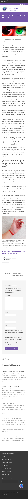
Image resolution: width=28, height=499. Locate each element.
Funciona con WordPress (7, 496)
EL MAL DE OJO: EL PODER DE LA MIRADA (11, 418)
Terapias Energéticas (7, 462)
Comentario (8, 295)
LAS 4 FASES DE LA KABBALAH (17, 275)
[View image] (14, 31)
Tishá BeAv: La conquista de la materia (10, 386)
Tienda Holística (5, 465)
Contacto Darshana (6, 468)
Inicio (3, 456)
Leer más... (4, 382)
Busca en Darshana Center (8, 479)
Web (6, 325)
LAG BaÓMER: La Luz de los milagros (12, 273)
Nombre (7, 312)
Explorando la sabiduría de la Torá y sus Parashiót (13, 371)
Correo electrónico (9, 319)
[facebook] (21, 5)
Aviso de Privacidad (6, 471)
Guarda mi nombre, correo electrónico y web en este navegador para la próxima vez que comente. (14, 332)
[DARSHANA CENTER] (9, 8)
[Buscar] (21, 481)
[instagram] (24, 5)
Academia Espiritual (6, 459)
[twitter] (22, 5)
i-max (16, 496)
